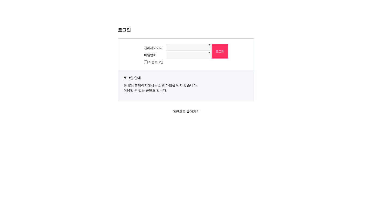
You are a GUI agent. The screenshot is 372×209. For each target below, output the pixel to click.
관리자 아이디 (153, 48)
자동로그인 (155, 62)
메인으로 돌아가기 (186, 111)
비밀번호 (150, 55)
